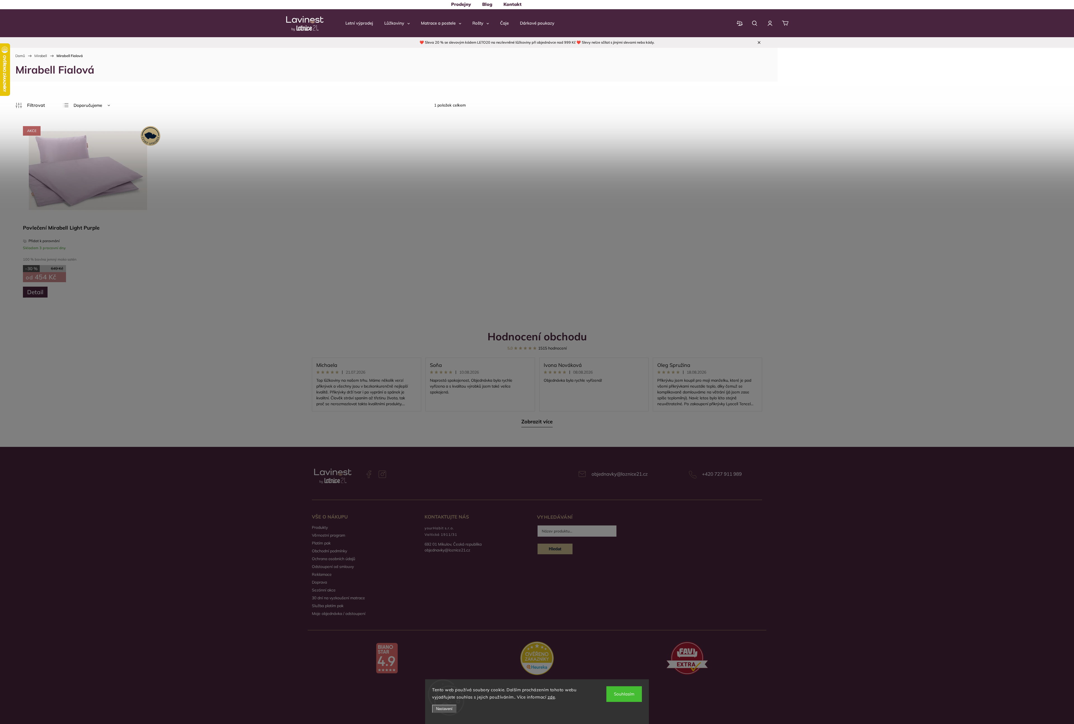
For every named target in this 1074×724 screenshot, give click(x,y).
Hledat (555, 548)
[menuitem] (461, 4)
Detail (35, 292)
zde (551, 697)
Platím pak (321, 543)
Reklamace (322, 574)
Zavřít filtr (30, 105)
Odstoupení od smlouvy (333, 566)
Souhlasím (624, 694)
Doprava (319, 582)
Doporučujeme (88, 105)
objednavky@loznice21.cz (620, 474)
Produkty (320, 527)
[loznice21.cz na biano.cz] (387, 659)
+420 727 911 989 (722, 474)
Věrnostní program (328, 535)
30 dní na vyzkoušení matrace (338, 597)
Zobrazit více (537, 421)
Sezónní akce (324, 590)
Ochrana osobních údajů (333, 558)
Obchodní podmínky (329, 550)
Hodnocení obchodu (537, 336)
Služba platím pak (327, 605)
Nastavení (444, 709)
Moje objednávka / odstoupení (338, 613)
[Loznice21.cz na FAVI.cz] (687, 659)
